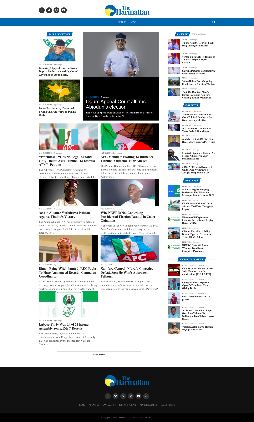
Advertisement (148, 404)
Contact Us (109, 404)
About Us (94, 404)
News (133, 22)
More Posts (99, 354)
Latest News (168, 404)
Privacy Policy (127, 404)
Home (82, 404)
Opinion (122, 22)
